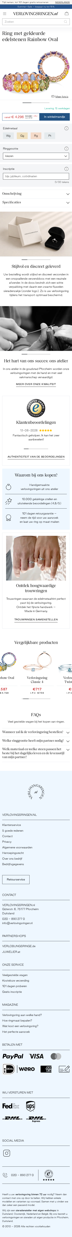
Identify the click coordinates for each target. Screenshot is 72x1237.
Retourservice (16, 879)
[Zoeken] (66, 22)
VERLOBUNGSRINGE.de (18, 946)
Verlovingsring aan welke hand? (22, 1015)
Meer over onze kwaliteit (36, 384)
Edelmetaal (10, 128)
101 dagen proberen (14, 986)
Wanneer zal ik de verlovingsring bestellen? (32, 732)
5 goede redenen (12, 830)
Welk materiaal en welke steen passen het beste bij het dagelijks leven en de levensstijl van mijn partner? (33, 753)
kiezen (9, 155)
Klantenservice (11, 824)
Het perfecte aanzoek (16, 1031)
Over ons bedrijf (12, 858)
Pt (49, 135)
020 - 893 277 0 (22, 1175)
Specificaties (11, 202)
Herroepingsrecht (13, 852)
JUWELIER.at (11, 951)
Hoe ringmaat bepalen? (17, 1020)
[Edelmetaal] (66, 128)
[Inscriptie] (66, 168)
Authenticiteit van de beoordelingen (36, 456)
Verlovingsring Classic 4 (37, 680)
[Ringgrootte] (66, 148)
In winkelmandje (54, 116)
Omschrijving (11, 194)
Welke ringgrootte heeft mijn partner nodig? (33, 741)
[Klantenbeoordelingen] (36, 408)
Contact (7, 836)
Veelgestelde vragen (15, 975)
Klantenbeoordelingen (36, 423)
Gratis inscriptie (12, 991)
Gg (22, 135)
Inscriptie (8, 168)
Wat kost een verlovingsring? (20, 1026)
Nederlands (62, 2)
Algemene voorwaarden (17, 847)
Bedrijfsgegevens (13, 864)
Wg (8, 135)
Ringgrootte (10, 148)
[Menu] (4, 13)
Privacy (6, 841)
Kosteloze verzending (15, 980)
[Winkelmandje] (67, 13)
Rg (36, 135)
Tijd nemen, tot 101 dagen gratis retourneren (25, 2)
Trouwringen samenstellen (36, 619)
